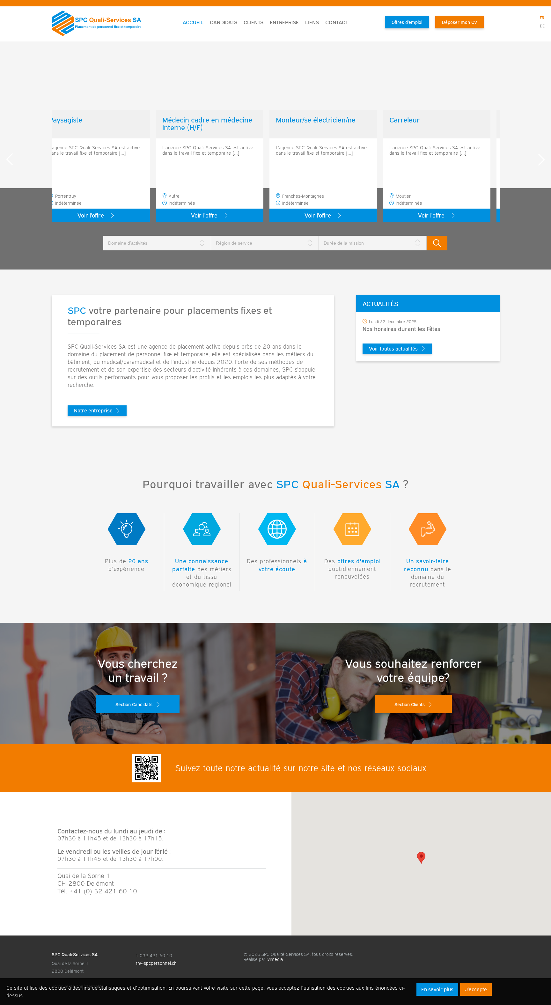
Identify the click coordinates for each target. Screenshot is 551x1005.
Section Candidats (133, 704)
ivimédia (275, 959)
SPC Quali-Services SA (75, 954)
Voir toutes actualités (393, 348)
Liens (312, 22)
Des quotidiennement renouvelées (352, 569)
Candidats (223, 22)
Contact (336, 22)
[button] (421, 858)
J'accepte (476, 989)
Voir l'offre (100, 215)
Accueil (193, 22)
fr (542, 17)
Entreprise (284, 22)
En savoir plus (437, 989)
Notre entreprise (93, 410)
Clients (253, 22)
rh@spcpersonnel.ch (156, 963)
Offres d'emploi (407, 22)
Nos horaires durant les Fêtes (401, 328)
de (542, 26)
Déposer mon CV (459, 22)
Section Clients (409, 704)
